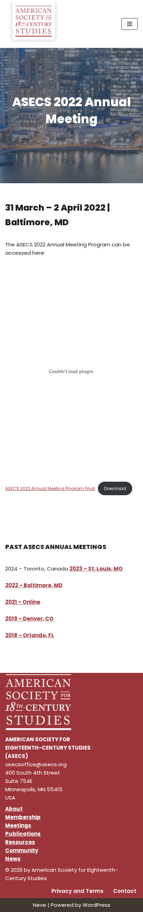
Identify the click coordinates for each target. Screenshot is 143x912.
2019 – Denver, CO (29, 618)
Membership (23, 817)
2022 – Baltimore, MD (33, 585)
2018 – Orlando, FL (29, 635)
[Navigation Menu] (129, 24)
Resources (20, 842)
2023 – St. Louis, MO (96, 568)
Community (21, 850)
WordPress (96, 905)
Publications (23, 833)
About (14, 808)
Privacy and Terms (77, 891)
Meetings (18, 825)
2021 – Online (22, 602)
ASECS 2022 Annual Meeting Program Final (50, 488)
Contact (124, 891)
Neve (39, 905)
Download (115, 488)
